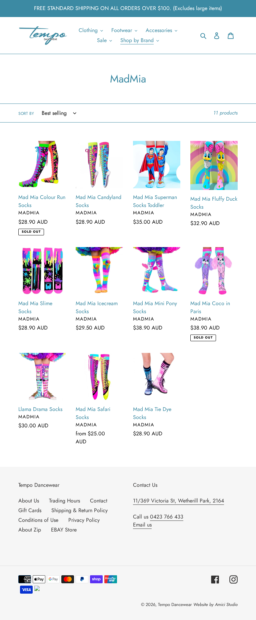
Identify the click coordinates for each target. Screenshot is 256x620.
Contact (98, 500)
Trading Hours (64, 500)
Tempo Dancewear (175, 604)
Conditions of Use (38, 520)
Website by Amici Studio (215, 604)
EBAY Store (64, 530)
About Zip (29, 530)
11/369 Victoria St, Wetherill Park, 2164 (178, 500)
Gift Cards (29, 510)
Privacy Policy (84, 520)
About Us (28, 500)
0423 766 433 (166, 517)
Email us (142, 525)
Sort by (26, 114)
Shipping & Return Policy (79, 510)
